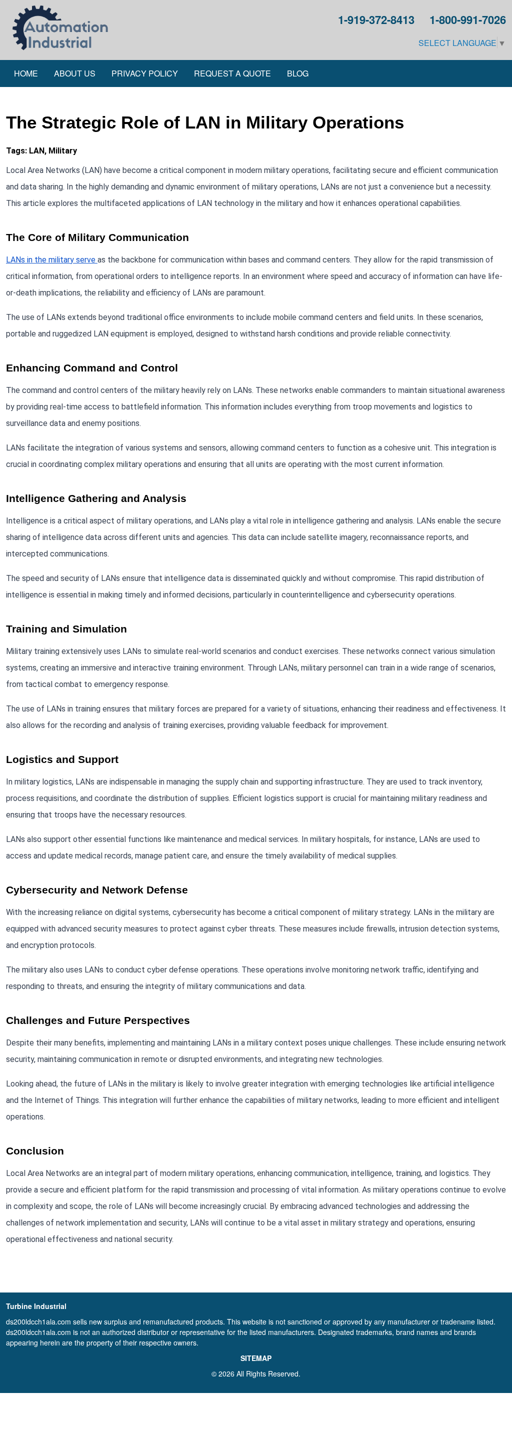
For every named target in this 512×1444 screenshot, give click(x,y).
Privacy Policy (145, 73)
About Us (75, 73)
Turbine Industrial (36, 1306)
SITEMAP (256, 1358)
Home (26, 73)
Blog (297, 73)
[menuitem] (26, 73)
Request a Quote (232, 73)
